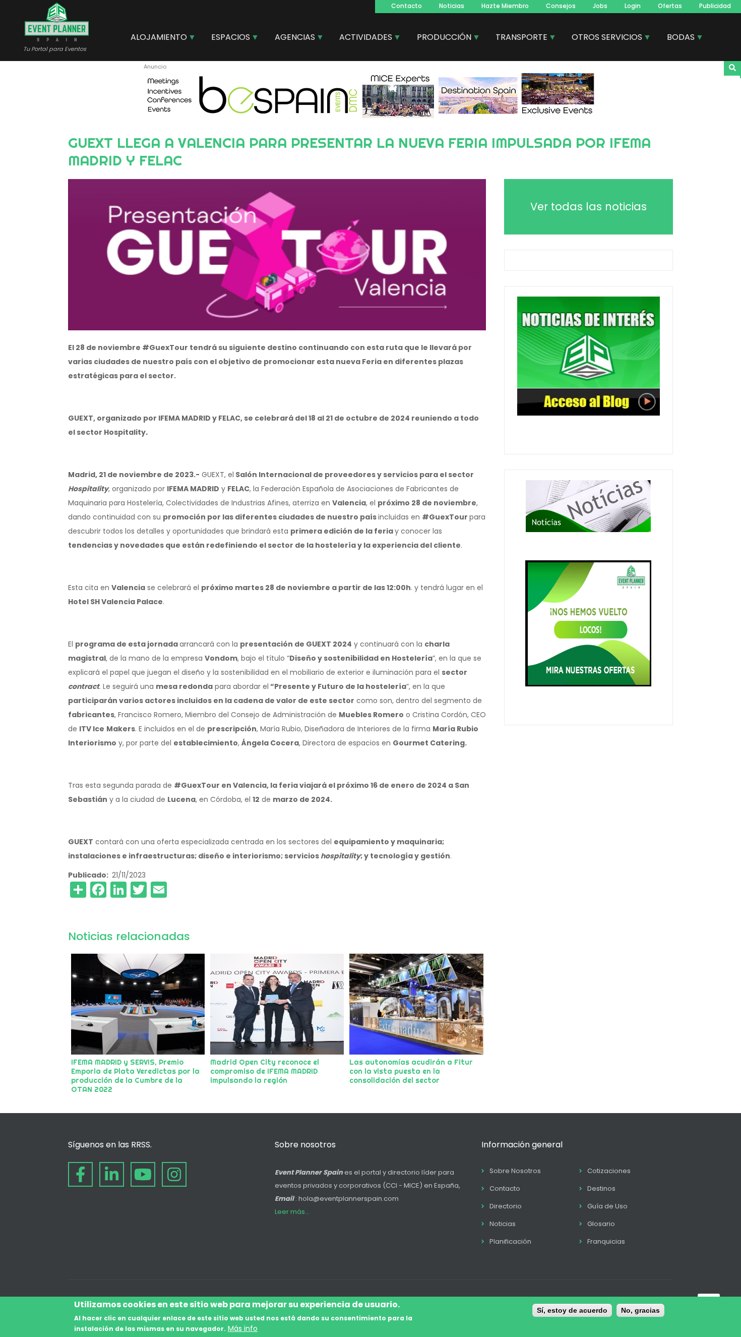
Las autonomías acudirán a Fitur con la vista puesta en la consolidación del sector (411, 1071)
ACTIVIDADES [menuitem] (362, 38)
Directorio (505, 1206)
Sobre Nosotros (515, 1171)
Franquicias (606, 1241)
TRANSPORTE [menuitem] (517, 38)
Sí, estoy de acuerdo (572, 1310)
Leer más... (292, 1211)
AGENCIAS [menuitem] (291, 38)
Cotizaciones (609, 1171)
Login (633, 6)
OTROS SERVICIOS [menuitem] (603, 38)
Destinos (601, 1188)
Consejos (561, 6)
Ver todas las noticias (588, 206)
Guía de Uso (607, 1206)
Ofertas (670, 6)
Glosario (601, 1224)
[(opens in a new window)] (370, 115)
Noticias (451, 6)
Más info (243, 1328)
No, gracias (640, 1310)
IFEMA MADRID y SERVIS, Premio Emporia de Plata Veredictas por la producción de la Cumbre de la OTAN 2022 (135, 1076)
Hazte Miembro (505, 6)
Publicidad (715, 6)
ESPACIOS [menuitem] (227, 38)
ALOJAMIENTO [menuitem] (155, 38)
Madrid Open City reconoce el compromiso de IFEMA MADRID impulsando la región (264, 1071)
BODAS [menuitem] (677, 38)
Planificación (510, 1241)
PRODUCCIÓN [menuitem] (440, 38)
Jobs (600, 6)
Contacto (406, 6)
